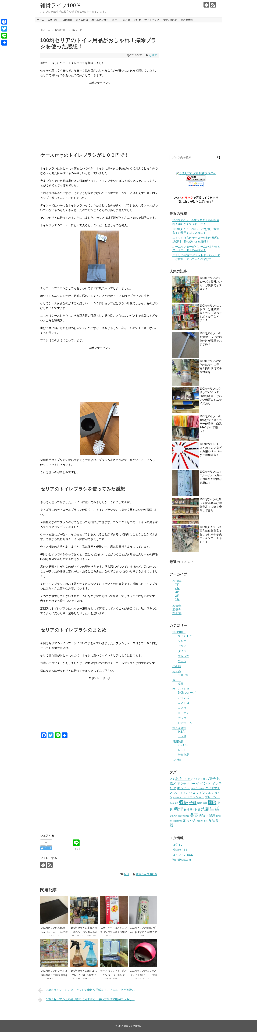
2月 (177, 595)
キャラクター (198, 788)
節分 (180, 816)
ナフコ (182, 717)
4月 (177, 588)
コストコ (183, 702)
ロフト (182, 749)
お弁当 (194, 779)
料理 (178, 809)
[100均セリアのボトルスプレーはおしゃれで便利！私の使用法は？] (84, 953)
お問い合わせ (169, 19)
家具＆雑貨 (82, 19)
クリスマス (212, 788)
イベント (203, 783)
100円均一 (53, 19)
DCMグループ (187, 692)
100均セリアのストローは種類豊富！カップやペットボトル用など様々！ (210, 313)
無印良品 (183, 754)
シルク (182, 640)
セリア (153, 55)
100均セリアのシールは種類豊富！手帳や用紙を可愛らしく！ (54, 975)
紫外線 (186, 815)
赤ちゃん (189, 820)
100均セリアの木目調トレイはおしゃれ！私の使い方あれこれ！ (54, 932)
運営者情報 (187, 19)
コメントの (182, 854)
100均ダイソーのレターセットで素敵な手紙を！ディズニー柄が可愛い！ (91, 989)
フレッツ (183, 656)
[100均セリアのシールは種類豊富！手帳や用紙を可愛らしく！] (54, 953)
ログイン (178, 844)
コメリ (182, 707)
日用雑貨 (67, 19)
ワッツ (182, 661)
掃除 (212, 802)
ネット (115, 19)
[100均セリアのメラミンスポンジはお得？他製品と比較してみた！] (114, 910)
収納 (183, 802)
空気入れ (173, 816)
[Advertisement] (99, 109)
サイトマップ (151, 19)
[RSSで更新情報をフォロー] (213, 5)
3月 (177, 592)
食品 (211, 820)
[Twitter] (4, 28)
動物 (172, 803)
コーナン (183, 712)
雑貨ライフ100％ (60, 5)
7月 (177, 584)
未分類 (176, 759)
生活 (126, 874)
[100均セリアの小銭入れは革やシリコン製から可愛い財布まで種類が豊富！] (84, 910)
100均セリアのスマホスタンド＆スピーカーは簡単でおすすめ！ (143, 975)
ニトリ (182, 736)
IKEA (181, 731)
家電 (205, 803)
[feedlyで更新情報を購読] (206, 5)
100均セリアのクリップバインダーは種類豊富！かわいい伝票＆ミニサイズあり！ (210, 396)
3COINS (183, 744)
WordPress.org (181, 859)
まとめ (126, 19)
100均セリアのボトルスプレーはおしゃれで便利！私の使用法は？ (84, 975)
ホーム (40, 19)
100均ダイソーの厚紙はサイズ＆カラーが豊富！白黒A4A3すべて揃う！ (210, 424)
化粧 (176, 803)
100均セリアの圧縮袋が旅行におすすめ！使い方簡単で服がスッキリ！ (90, 999)
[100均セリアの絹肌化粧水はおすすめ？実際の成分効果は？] (143, 910)
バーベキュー (179, 797)
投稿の (179, 849)
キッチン (183, 788)
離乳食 (200, 821)
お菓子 (211, 778)
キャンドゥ (185, 635)
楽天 (181, 683)
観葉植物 (177, 821)
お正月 (201, 779)
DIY (172, 778)
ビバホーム (185, 723)
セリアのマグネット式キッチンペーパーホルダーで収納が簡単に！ (113, 975)
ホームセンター (100, 19)
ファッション (195, 797)
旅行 (186, 809)
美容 (194, 815)
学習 (199, 802)
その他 (137, 19)
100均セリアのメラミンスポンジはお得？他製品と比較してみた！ (113, 932)
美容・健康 (207, 815)
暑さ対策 (195, 809)
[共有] (4, 42)
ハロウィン (197, 792)
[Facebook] (4, 21)
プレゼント (212, 797)
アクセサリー (186, 783)
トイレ (184, 792)
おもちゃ (183, 778)
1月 (177, 599)
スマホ (175, 792)
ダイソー (183, 651)
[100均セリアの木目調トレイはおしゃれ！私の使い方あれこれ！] (54, 910)
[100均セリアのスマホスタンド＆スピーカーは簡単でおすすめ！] (143, 953)
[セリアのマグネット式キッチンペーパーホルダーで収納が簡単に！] (114, 953)
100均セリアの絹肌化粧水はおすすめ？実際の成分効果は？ (143, 932)
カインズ (183, 697)
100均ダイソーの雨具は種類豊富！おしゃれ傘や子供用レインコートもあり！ (210, 534)
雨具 (206, 821)
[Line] (4, 35)
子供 (193, 803)
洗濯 (205, 809)
